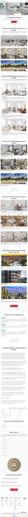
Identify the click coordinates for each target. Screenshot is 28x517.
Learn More (14, 21)
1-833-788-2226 (16, 23)
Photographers (16, 500)
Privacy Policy (2, 512)
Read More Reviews (14, 339)
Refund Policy (9, 512)
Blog (10, 498)
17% (16, 353)
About (19, 498)
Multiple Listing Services (15, 507)
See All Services (14, 188)
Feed (10, 506)
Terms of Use (6, 512)
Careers (19, 499)
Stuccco (2, 434)
